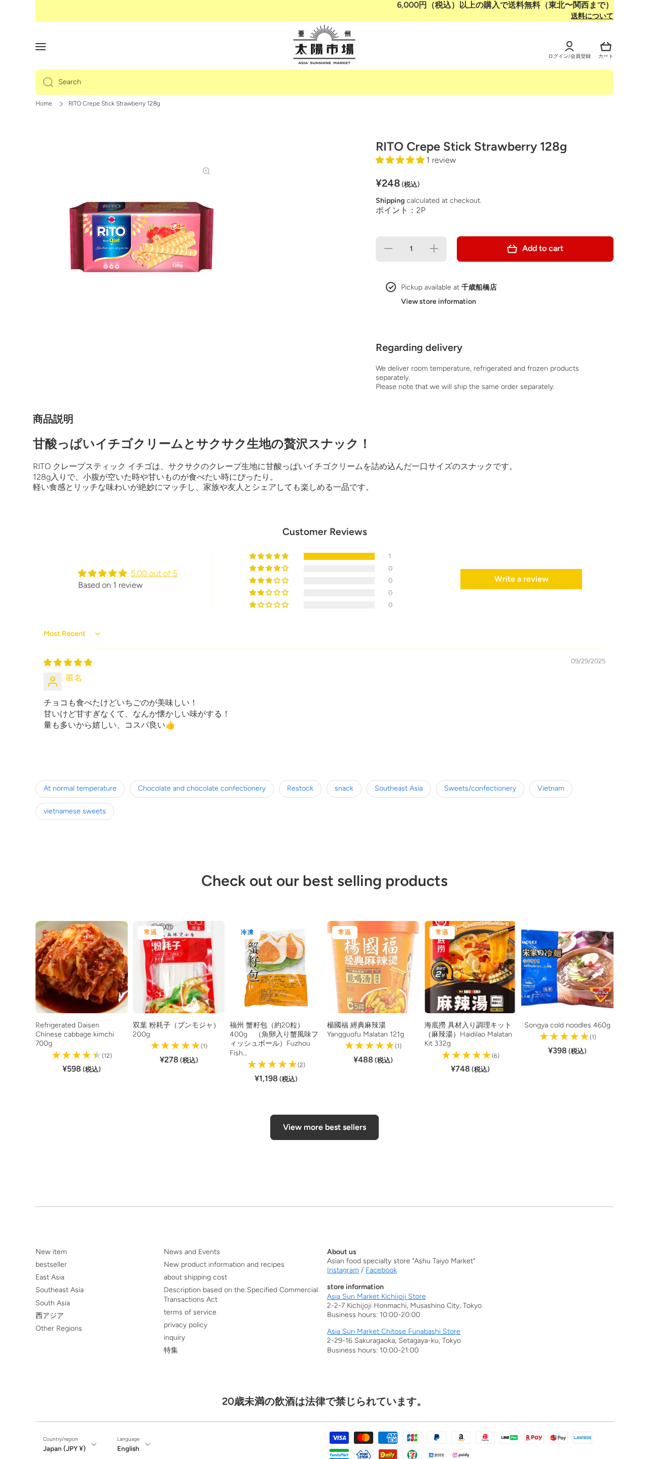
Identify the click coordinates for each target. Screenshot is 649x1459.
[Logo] (324, 45)
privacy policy (185, 1325)
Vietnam (550, 788)
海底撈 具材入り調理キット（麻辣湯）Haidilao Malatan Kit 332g (468, 1034)
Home (43, 103)
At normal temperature (80, 788)
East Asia (49, 1277)
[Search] (44, 82)
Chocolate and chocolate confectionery (202, 788)
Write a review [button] (521, 579)
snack (344, 788)
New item (51, 1252)
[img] (68, 662)
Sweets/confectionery (480, 788)
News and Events (192, 1252)
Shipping (390, 200)
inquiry (174, 1337)
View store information (438, 301)
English (128, 1448)
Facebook (381, 1270)
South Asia (52, 1303)
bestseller (51, 1264)
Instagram (343, 1270)
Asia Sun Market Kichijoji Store (376, 1296)
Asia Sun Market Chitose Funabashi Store (393, 1331)
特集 (171, 1350)
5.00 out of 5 (154, 573)
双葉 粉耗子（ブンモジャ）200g (176, 1030)
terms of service (190, 1312)
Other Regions (58, 1328)
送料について (592, 16)
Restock (300, 788)
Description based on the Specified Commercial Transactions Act (241, 1294)
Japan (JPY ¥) (64, 1448)
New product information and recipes (224, 1264)
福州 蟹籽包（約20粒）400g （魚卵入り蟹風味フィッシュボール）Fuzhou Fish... (274, 1039)
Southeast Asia (399, 788)
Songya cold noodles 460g (567, 1025)
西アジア (49, 1315)
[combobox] (324, 82)
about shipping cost (195, 1277)
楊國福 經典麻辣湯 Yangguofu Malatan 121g (365, 1030)
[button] (605, 46)
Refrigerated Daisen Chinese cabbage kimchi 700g (74, 1034)
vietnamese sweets (75, 811)
